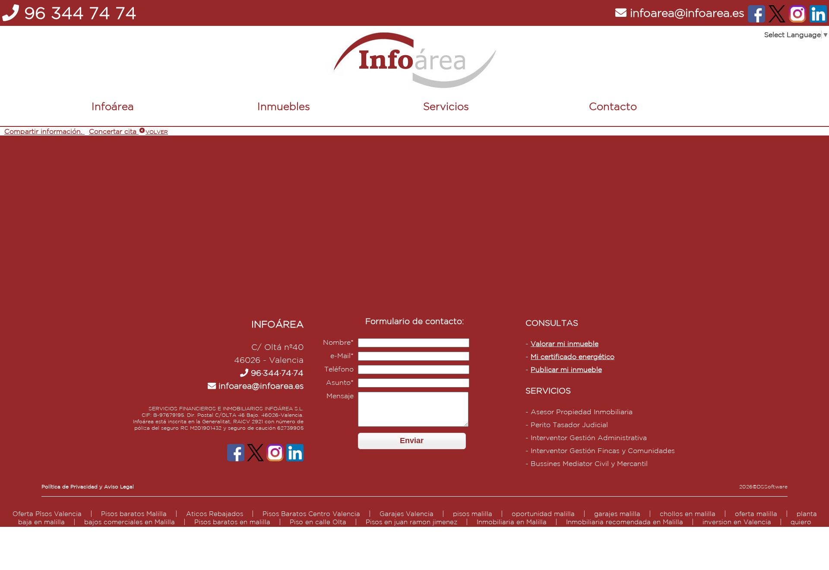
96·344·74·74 (276, 373)
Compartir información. (43, 131)
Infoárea (113, 106)
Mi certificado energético (572, 356)
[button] (412, 441)
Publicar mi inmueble (566, 369)
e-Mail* (342, 355)
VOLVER (157, 132)
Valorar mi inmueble (564, 343)
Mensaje (340, 396)
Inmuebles (283, 106)
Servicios (446, 106)
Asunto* (340, 382)
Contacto (613, 106)
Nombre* (338, 342)
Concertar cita (112, 131)
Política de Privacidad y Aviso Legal (87, 486)
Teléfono (339, 369)
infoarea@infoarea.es (260, 385)
